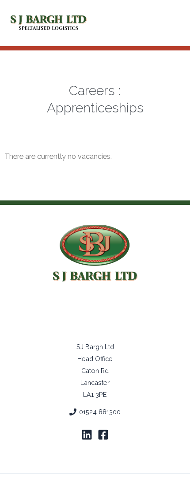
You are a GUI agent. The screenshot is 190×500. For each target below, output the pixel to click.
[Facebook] (103, 434)
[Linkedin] (86, 434)
